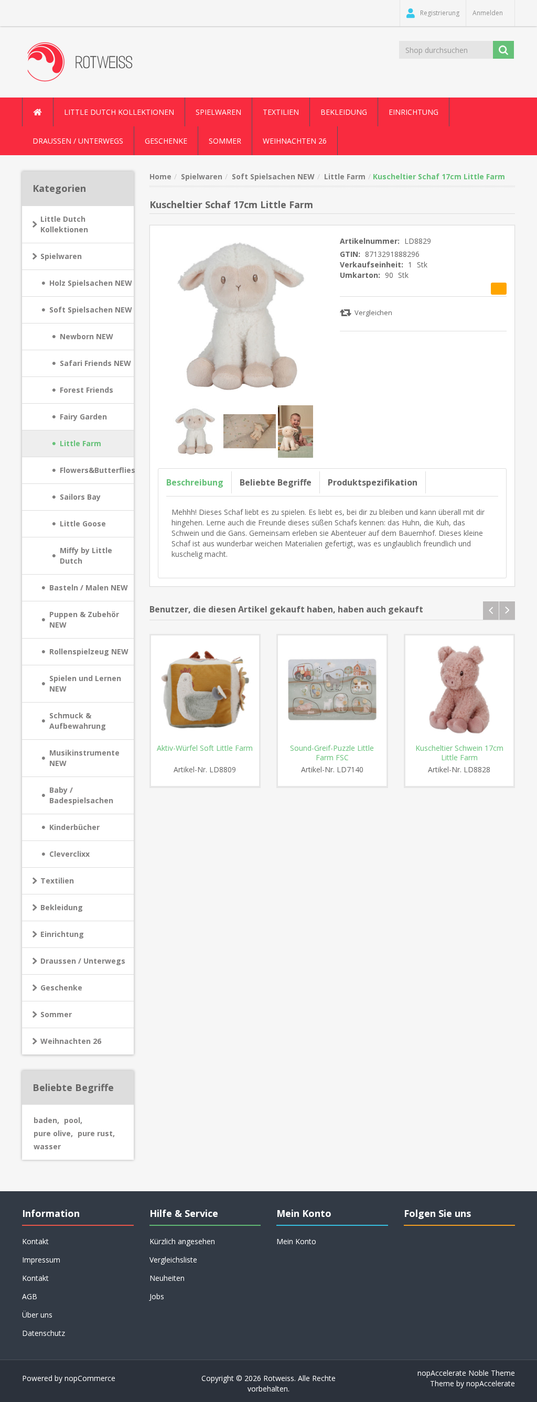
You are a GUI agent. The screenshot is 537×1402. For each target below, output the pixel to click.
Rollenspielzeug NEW (88, 651)
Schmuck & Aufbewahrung (77, 720)
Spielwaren (61, 256)
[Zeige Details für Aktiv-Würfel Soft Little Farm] (205, 690)
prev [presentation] (491, 610)
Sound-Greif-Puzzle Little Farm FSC (332, 752)
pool (73, 1120)
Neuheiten (167, 1278)
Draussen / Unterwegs (82, 961)
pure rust (96, 1133)
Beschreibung (194, 482)
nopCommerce (90, 1378)
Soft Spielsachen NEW (90, 310)
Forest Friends (86, 390)
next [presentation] (507, 610)
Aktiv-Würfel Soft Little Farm (205, 748)
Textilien (57, 881)
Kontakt (35, 1278)
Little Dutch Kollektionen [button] (119, 112)
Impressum (41, 1260)
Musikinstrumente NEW (84, 758)
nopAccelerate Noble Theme (466, 1373)
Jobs (156, 1296)
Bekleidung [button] (343, 112)
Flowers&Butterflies (97, 470)
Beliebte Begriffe (276, 482)
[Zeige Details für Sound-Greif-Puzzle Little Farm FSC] (332, 690)
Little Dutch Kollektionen (64, 224)
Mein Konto (296, 1241)
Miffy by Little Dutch (86, 555)
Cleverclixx (69, 854)
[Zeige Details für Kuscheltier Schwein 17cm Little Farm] (460, 690)
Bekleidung (61, 907)
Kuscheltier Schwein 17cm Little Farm (459, 752)
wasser (47, 1146)
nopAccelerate (490, 1383)
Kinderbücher (74, 827)
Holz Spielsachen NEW (90, 283)
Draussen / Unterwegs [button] (78, 141)
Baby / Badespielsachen (81, 795)
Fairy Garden (83, 417)
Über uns (37, 1315)
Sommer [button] (225, 141)
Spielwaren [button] (218, 112)
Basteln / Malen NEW (88, 587)
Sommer (56, 1014)
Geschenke (166, 141)
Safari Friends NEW (95, 363)
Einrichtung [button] (413, 112)
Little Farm (80, 443)
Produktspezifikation (372, 482)
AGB (29, 1296)
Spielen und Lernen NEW (85, 683)
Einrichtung (62, 934)
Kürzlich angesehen (182, 1241)
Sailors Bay (80, 497)
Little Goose (83, 524)
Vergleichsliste (173, 1260)
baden (46, 1120)
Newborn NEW (86, 336)
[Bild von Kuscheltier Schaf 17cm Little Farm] (196, 430)
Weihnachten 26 (295, 141)
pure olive (53, 1133)
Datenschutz (43, 1333)
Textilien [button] (281, 112)
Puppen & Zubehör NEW (84, 619)
